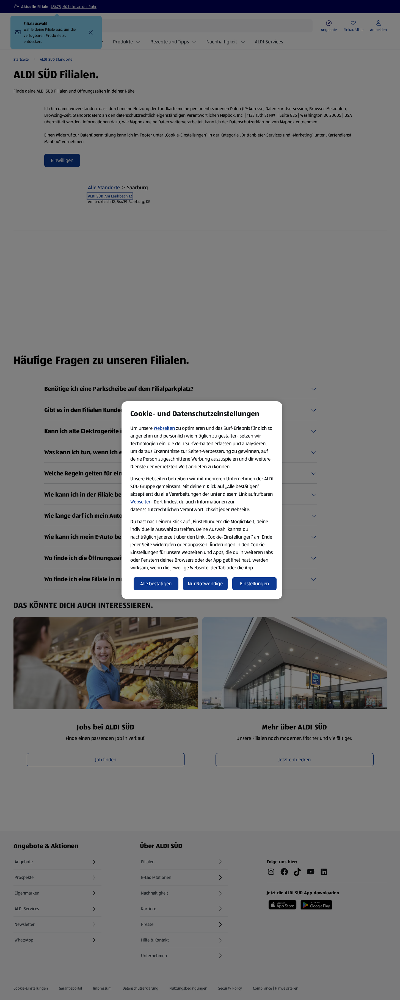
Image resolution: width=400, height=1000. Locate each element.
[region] (202, 500)
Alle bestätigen (156, 583)
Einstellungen (254, 583)
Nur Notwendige (205, 583)
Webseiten (164, 428)
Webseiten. (141, 501)
